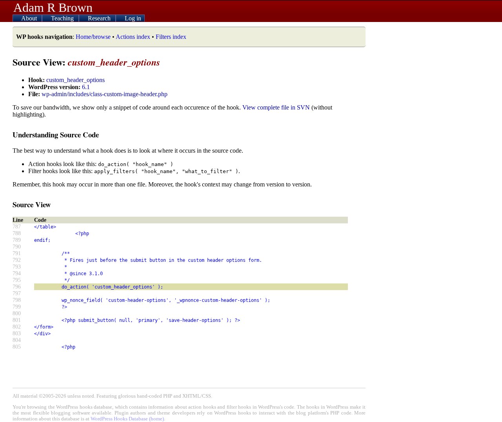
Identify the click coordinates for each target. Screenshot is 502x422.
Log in (133, 18)
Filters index (171, 36)
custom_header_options (75, 80)
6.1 (86, 87)
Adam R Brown (53, 7)
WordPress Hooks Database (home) (127, 419)
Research (100, 18)
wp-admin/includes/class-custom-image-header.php (104, 94)
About (29, 18)
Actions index (133, 36)
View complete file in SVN (276, 107)
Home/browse (93, 36)
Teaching (63, 18)
